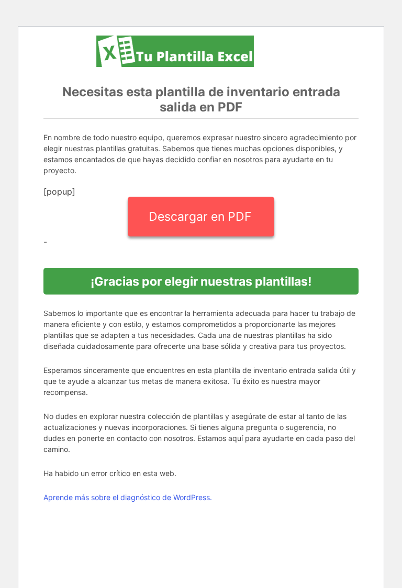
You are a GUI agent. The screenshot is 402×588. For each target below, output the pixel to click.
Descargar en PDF (200, 216)
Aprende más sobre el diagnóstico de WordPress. (127, 497)
